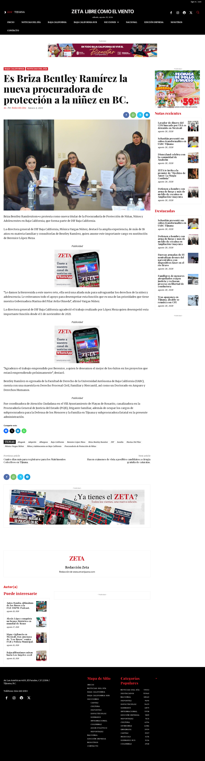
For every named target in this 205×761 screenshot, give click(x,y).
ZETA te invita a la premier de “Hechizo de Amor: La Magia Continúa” (171, 174)
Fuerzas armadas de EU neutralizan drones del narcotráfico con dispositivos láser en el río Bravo (171, 260)
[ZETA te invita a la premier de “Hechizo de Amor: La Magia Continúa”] (193, 173)
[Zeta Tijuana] (102, 11)
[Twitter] (190, 12)
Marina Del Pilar (133, 442)
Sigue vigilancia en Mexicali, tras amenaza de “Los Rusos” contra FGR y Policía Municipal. (20, 638)
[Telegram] (147, 115)
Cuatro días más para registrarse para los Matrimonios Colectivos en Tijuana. (35, 461)
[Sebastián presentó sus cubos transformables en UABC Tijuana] (193, 142)
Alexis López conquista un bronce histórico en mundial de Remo (19, 621)
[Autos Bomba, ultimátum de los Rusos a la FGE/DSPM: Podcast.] (41, 606)
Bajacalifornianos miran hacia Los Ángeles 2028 (20, 654)
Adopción (32, 442)
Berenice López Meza (76, 442)
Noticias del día (37, 68)
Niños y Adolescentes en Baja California (44, 446)
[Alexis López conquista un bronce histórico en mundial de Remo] (41, 622)
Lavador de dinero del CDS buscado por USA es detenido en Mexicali (172, 125)
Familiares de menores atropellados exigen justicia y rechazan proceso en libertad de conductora (171, 281)
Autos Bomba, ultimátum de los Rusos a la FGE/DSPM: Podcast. (20, 605)
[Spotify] (184, 12)
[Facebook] (171, 12)
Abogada (21, 442)
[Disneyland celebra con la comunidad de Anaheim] (193, 158)
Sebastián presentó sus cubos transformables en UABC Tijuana (172, 141)
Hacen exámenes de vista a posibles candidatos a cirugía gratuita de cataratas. (118, 461)
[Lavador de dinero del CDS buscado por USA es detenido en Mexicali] (193, 126)
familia (120, 442)
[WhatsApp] (133, 115)
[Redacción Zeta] (6, 107)
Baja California (14, 68)
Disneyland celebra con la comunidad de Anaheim (171, 157)
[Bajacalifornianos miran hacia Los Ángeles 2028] (41, 656)
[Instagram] (177, 12)
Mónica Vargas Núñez (14, 446)
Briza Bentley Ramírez (98, 442)
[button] (197, 12)
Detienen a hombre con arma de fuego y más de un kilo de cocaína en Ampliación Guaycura (171, 192)
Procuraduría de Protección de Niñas (80, 446)
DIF (112, 442)
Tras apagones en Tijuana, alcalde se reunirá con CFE (168, 299)
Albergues (43, 442)
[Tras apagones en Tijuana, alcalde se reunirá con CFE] (193, 300)
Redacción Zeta (19, 108)
